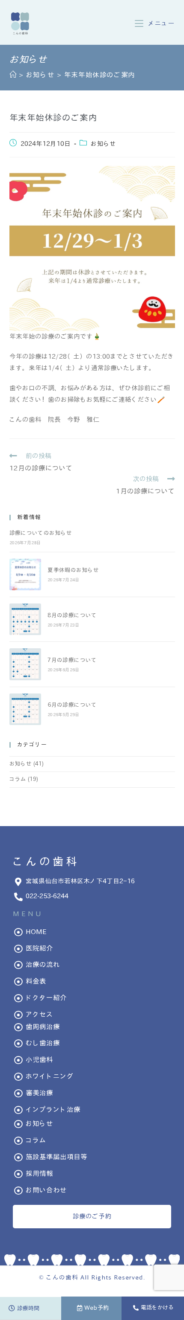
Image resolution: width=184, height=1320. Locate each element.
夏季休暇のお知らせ (73, 570)
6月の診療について (72, 705)
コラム (17, 779)
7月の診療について (72, 660)
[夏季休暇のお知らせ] (25, 574)
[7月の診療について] (25, 664)
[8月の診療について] (25, 619)
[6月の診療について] (25, 709)
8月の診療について (72, 615)
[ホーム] (13, 74)
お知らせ (103, 143)
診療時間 (28, 1308)
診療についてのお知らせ (40, 533)
